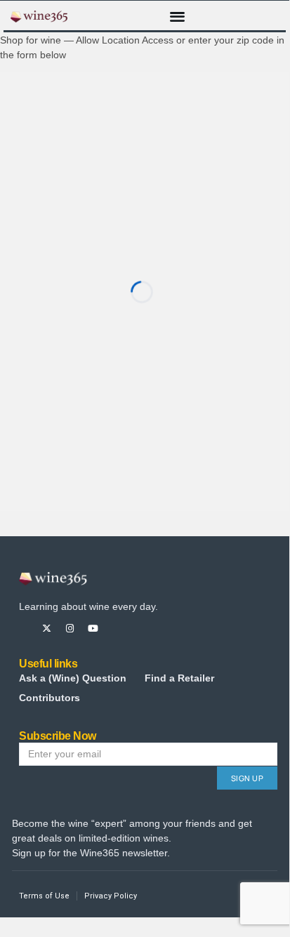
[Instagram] (69, 628)
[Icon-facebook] (23, 628)
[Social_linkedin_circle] (139, 628)
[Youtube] (93, 628)
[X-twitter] (46, 628)
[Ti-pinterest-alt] (116, 628)
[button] (177, 16)
